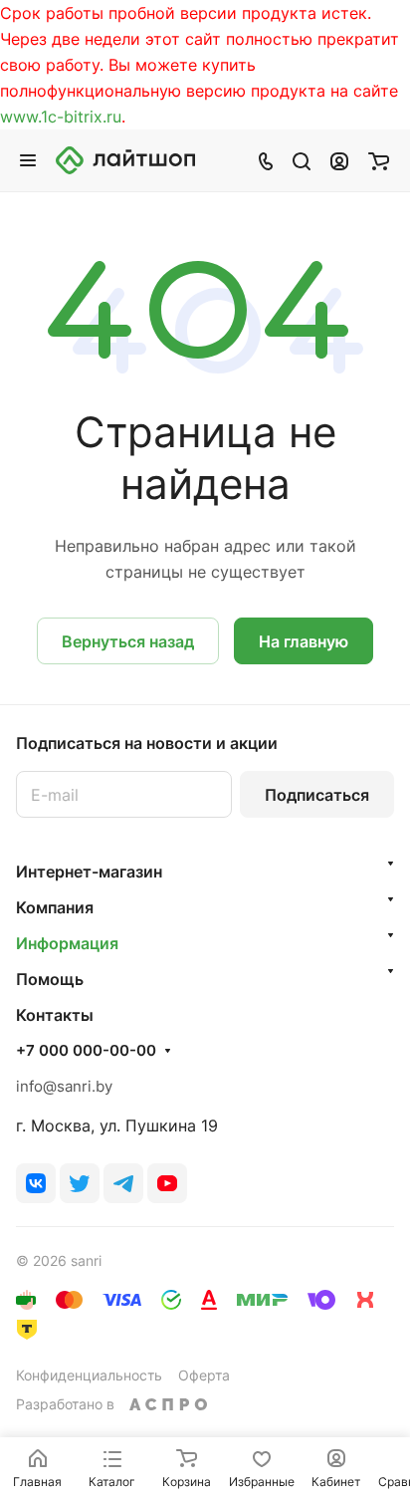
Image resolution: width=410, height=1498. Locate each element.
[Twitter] (80, 1183)
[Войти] (339, 160)
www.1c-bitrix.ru (60, 116)
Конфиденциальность (89, 1375)
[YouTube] (167, 1183)
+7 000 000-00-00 (86, 1051)
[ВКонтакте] (36, 1183)
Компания (55, 907)
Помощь (50, 979)
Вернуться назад (128, 641)
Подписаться (317, 795)
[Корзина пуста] (378, 160)
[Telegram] (123, 1183)
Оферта (204, 1375)
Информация (67, 943)
